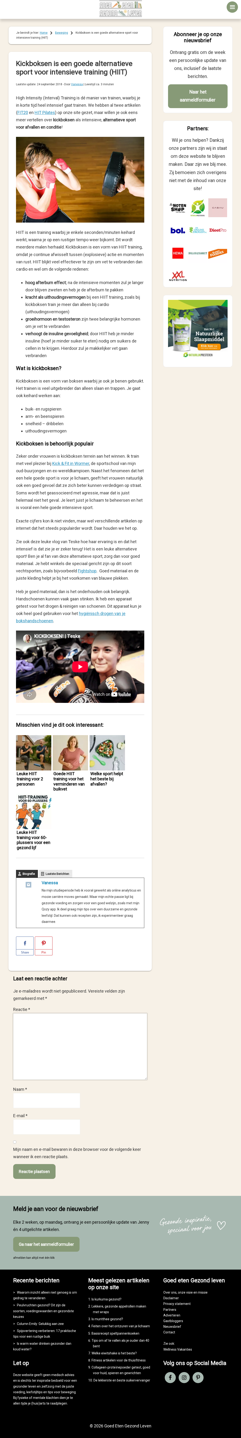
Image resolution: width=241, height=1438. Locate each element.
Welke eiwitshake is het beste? (114, 1353)
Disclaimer (171, 1298)
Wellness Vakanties (177, 1349)
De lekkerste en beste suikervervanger (121, 1380)
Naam (20, 1089)
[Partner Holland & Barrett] (198, 253)
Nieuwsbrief (172, 1326)
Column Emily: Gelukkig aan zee (40, 1324)
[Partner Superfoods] (218, 253)
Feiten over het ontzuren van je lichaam (121, 1326)
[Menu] (232, 7)
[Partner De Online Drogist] (198, 230)
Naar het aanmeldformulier (198, 96)
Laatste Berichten (57, 874)
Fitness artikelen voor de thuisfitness (119, 1360)
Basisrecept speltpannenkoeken (115, 1333)
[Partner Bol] (178, 230)
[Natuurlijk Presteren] (198, 358)
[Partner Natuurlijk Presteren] (198, 207)
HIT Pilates (45, 112)
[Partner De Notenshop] (178, 207)
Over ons (170, 1292)
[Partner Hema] (178, 253)
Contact (169, 1332)
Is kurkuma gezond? (106, 1299)
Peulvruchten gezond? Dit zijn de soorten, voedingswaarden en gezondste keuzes (43, 1310)
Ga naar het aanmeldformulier (46, 1244)
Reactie (21, 1009)
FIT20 (22, 112)
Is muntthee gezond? (107, 1319)
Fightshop (87, 570)
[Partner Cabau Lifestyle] (218, 207)
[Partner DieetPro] (218, 230)
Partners (169, 1310)
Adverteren (171, 1315)
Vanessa (50, 882)
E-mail (20, 1115)
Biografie (29, 874)
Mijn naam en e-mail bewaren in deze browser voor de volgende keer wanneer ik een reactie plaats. (77, 1153)
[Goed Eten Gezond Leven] (120, 8)
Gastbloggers (173, 1321)
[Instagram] (28, 886)
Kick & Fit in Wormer (70, 463)
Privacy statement (177, 1304)
